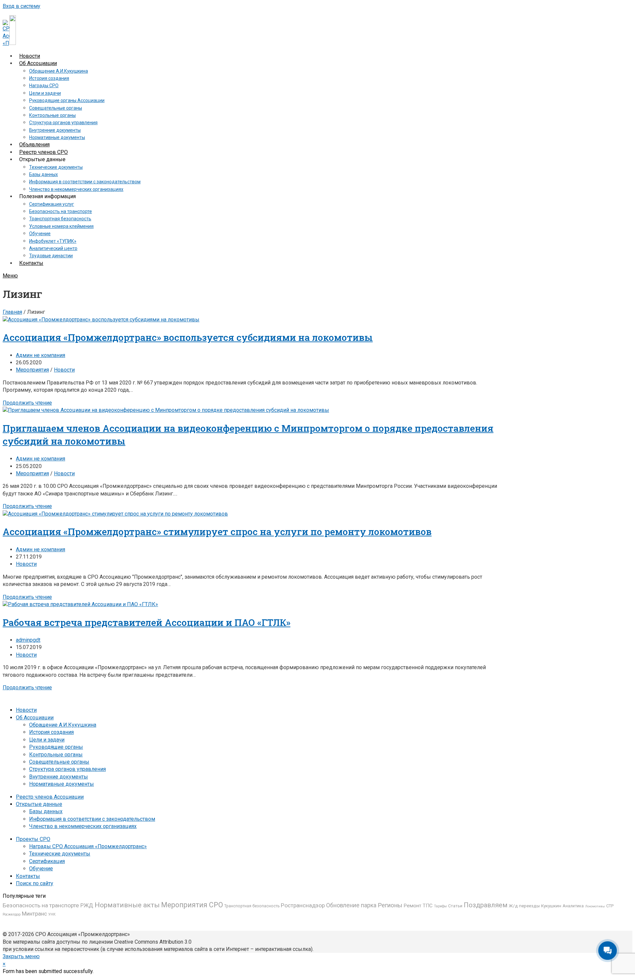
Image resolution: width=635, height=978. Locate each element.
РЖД (86, 905)
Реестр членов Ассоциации (50, 797)
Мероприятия (32, 370)
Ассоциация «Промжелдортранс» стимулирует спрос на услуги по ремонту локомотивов (217, 531)
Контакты (28, 876)
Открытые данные (39, 804)
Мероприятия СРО (192, 905)
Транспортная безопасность (251, 906)
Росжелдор (12, 914)
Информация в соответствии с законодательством (92, 819)
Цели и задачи (46, 740)
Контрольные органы (56, 754)
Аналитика (573, 905)
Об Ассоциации (35, 717)
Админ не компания (40, 355)
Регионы (390, 905)
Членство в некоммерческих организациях (83, 826)
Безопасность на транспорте (41, 905)
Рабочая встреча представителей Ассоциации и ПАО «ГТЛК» (146, 622)
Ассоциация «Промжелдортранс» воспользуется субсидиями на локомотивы (188, 337)
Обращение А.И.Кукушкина (62, 725)
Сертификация (47, 861)
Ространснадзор (303, 905)
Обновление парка (351, 905)
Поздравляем (485, 905)
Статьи (455, 905)
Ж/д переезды (524, 905)
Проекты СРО (33, 839)
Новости (64, 370)
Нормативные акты (127, 905)
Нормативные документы (61, 784)
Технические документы (59, 854)
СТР (610, 905)
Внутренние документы (58, 777)
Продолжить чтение (27, 403)
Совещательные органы (59, 762)
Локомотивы (595, 906)
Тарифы (440, 906)
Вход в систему (21, 6)
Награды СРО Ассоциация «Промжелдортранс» (88, 846)
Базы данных (46, 811)
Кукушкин (551, 905)
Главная (12, 312)
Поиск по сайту (34, 883)
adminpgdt (28, 640)
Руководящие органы (56, 747)
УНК (52, 914)
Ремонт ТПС (418, 906)
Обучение (41, 868)
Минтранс (34, 913)
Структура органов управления (67, 769)
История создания (51, 732)
